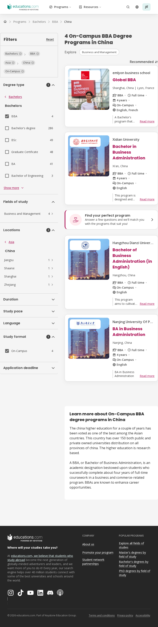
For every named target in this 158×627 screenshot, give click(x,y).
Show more (11, 188)
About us (88, 544)
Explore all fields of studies (131, 545)
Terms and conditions (102, 615)
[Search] (128, 7)
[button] (13, 53)
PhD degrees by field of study (134, 573)
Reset (50, 39)
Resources (91, 7)
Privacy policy (125, 615)
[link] (68, 22)
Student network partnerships (93, 561)
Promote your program (97, 552)
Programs (61, 7)
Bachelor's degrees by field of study (133, 564)
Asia (11, 242)
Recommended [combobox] (142, 61)
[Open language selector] (137, 7)
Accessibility (143, 615)
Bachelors (15, 97)
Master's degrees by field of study (132, 554)
